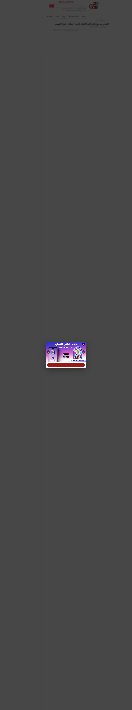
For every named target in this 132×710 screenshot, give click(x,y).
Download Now (66, 365)
